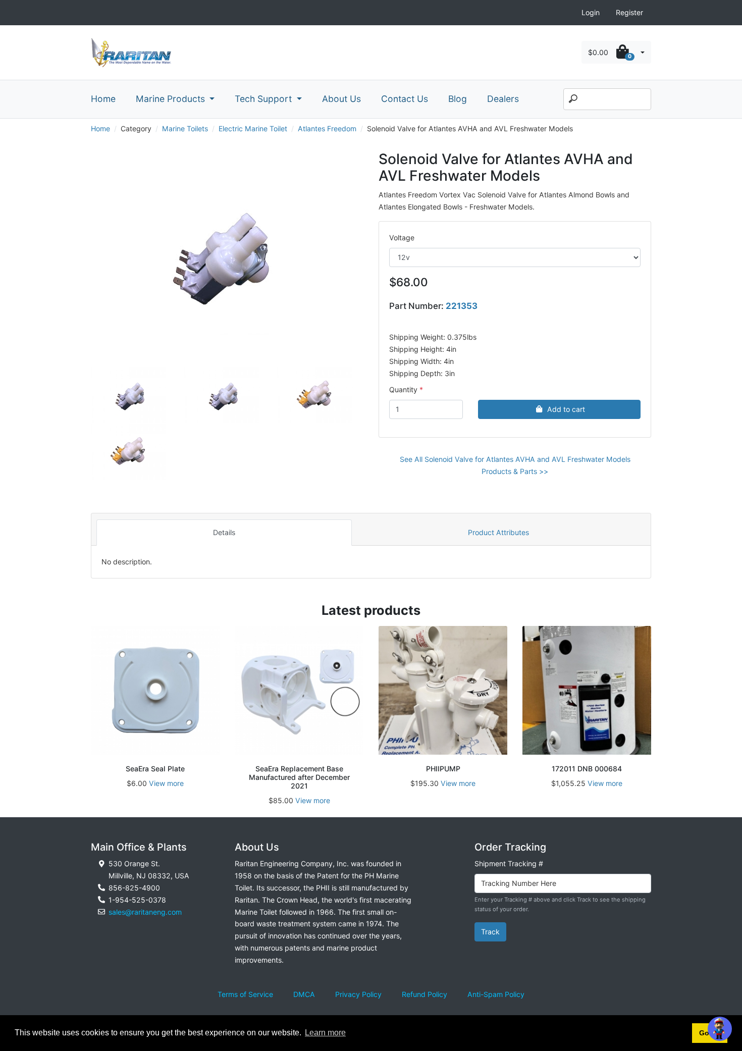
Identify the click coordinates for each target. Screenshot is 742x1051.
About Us (341, 98)
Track (490, 931)
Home (103, 98)
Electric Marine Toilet (253, 128)
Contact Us (404, 98)
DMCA (304, 994)
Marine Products (171, 98)
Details (224, 532)
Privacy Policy (358, 994)
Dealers (503, 98)
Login (590, 12)
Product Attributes (498, 532)
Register (629, 12)
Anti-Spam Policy (495, 994)
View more (166, 783)
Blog (457, 98)
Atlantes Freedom (327, 128)
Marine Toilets (185, 128)
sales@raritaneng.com (145, 912)
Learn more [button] (325, 1032)
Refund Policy (424, 994)
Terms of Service (245, 994)
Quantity (403, 389)
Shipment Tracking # (508, 863)
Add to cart (566, 409)
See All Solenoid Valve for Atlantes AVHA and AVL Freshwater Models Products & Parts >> (515, 465)
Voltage (401, 237)
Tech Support (264, 98)
